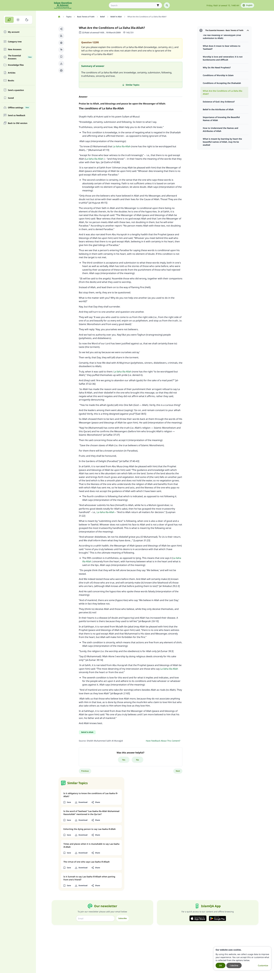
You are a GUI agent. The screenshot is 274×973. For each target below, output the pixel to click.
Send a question (16, 90)
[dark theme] (26, 20)
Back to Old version (17, 123)
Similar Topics (132, 84)
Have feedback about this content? (163, 740)
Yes (123, 759)
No (137, 759)
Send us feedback (16, 115)
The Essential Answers (19, 57)
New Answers (14, 49)
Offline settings (18, 107)
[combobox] (133, 5)
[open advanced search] (158, 5)
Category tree (15, 41)
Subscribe (122, 918)
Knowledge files (16, 65)
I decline (234, 965)
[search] (167, 5)
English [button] (249, 5)
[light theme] (18, 20)
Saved (11, 98)
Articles (11, 72)
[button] (61, 29)
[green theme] (9, 20)
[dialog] (242, 958)
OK (220, 965)
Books (11, 80)
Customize (263, 965)
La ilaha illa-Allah (122, 146)
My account (13, 32)
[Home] (59, 17)
